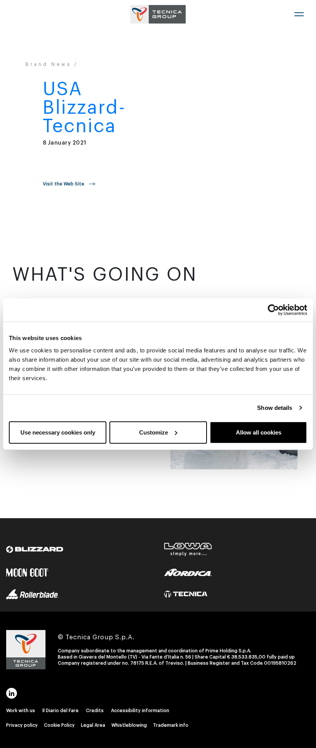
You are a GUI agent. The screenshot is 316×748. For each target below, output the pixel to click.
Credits (95, 710)
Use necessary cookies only (57, 432)
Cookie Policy (59, 725)
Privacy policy (22, 725)
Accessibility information (140, 710)
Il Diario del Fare (60, 710)
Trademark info (170, 725)
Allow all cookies (258, 432)
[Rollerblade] (32, 588)
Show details (274, 407)
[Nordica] (188, 566)
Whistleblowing (129, 725)
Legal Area (93, 725)
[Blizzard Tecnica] (34, 543)
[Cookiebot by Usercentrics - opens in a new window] (273, 310)
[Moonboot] (27, 566)
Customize (153, 432)
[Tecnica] (186, 588)
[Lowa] (188, 543)
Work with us (20, 710)
